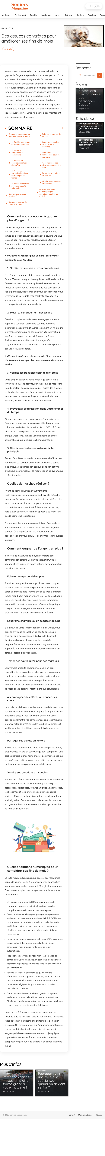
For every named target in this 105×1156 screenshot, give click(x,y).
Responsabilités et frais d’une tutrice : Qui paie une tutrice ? (90, 126)
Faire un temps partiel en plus (51, 135)
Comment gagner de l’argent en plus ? (18, 203)
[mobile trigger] (5, 6)
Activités (8, 49)
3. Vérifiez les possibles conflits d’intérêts (19, 162)
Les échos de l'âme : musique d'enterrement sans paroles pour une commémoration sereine (34, 360)
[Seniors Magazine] (19, 6)
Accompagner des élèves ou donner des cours (51, 165)
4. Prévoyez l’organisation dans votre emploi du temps (19, 174)
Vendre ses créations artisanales (51, 182)
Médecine (42, 1070)
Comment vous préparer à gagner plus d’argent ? (19, 135)
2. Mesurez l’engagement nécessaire (17, 152)
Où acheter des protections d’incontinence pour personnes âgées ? (90, 94)
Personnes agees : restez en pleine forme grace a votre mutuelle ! (16, 1082)
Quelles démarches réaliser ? (17, 195)
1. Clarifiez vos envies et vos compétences (20, 143)
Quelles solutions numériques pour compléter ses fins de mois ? (48, 193)
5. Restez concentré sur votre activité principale (20, 186)
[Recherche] (90, 6)
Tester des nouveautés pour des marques (51, 154)
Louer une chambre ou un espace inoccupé (50, 144)
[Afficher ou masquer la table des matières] (48, 128)
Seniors (6, 1074)
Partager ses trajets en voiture (50, 174)
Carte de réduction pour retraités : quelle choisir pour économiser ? (88, 141)
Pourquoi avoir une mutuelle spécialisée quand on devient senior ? (51, 1080)
